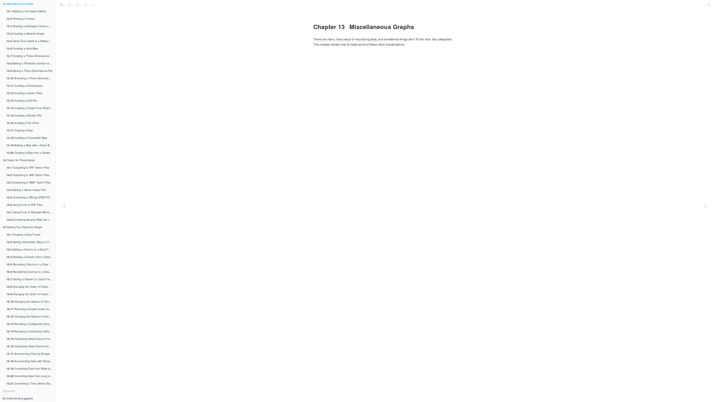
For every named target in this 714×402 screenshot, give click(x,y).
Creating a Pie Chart (23, 123)
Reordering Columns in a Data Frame (31, 272)
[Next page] (705, 205)
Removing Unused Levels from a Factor (31, 309)
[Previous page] (64, 205)
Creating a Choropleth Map (27, 138)
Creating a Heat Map (22, 48)
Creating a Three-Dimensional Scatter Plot (31, 56)
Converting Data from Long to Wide (31, 376)
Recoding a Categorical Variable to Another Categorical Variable (31, 324)
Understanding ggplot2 (18, 398)
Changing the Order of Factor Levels (31, 286)
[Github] (709, 4)
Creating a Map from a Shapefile (30, 152)
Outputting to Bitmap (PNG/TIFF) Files (31, 197)
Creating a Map (20, 130)
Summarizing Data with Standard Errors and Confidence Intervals (31, 361)
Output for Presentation (19, 160)
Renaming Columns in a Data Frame (31, 264)
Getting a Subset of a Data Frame (30, 279)
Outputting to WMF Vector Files (29, 182)
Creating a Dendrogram (25, 85)
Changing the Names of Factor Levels (31, 301)
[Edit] (86, 4)
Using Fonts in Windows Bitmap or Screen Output (31, 212)
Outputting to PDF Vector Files (28, 167)
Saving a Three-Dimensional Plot (29, 71)
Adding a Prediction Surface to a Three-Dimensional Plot (31, 63)
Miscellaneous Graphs (18, 4)
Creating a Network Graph (25, 33)
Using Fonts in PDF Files (25, 205)
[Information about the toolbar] (93, 4)
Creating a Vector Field (24, 93)
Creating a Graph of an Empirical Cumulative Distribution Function (31, 108)
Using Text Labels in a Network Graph (31, 41)
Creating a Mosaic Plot (24, 115)
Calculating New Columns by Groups (31, 346)
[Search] (69, 4)
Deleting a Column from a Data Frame (31, 257)
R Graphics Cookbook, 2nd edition (400, 4)
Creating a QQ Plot (22, 100)
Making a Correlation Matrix (26, 11)
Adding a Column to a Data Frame (30, 249)
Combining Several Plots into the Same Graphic (31, 219)
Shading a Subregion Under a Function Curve (31, 26)
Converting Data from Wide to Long (31, 368)
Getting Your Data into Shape (22, 227)
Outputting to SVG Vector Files (28, 175)
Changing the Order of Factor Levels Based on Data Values (31, 294)
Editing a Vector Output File (26, 190)
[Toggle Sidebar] (61, 4)
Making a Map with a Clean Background (31, 145)
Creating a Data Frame (24, 234)
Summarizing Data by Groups (28, 353)
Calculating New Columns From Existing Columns (31, 339)
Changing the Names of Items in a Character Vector (31, 316)
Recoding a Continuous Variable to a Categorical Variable (31, 331)
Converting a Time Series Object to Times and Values (31, 383)
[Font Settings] (77, 4)
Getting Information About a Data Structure (31, 242)
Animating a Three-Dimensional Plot (31, 78)
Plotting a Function (21, 18)
